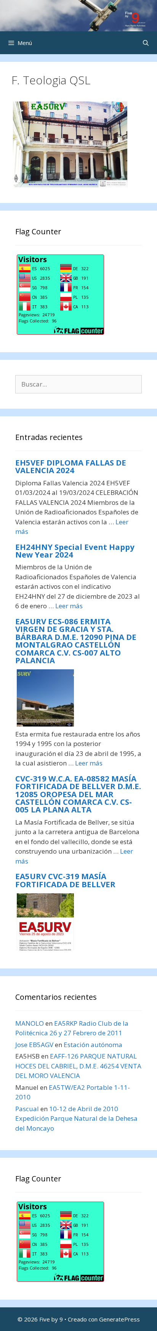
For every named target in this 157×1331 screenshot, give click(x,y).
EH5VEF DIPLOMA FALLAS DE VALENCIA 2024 (70, 466)
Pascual (27, 1108)
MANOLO (29, 1023)
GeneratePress (119, 1319)
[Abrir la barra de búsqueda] (146, 42)
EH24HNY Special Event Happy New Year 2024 (75, 550)
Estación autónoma (93, 1044)
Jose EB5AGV (34, 1044)
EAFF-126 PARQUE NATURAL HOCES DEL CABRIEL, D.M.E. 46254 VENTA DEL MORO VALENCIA (78, 1066)
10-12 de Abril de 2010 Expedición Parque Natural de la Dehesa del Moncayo (76, 1118)
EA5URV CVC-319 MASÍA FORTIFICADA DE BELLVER (65, 880)
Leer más (69, 605)
